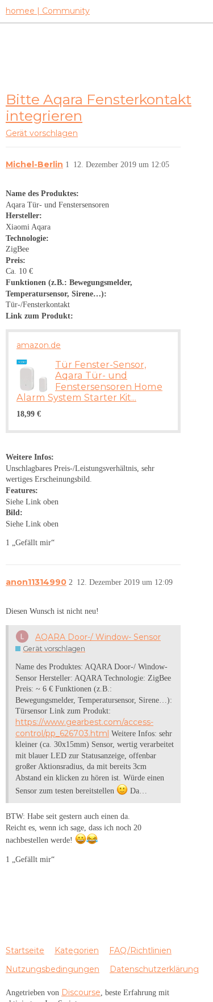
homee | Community (48, 11)
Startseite (25, 950)
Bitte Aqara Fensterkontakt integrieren (98, 107)
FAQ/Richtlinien (140, 950)
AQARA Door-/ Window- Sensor (98, 637)
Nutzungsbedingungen (52, 969)
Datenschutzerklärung (154, 969)
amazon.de (38, 345)
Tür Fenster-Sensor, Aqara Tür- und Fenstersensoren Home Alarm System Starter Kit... (89, 381)
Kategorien (77, 950)
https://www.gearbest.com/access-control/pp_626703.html (84, 727)
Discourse (81, 992)
